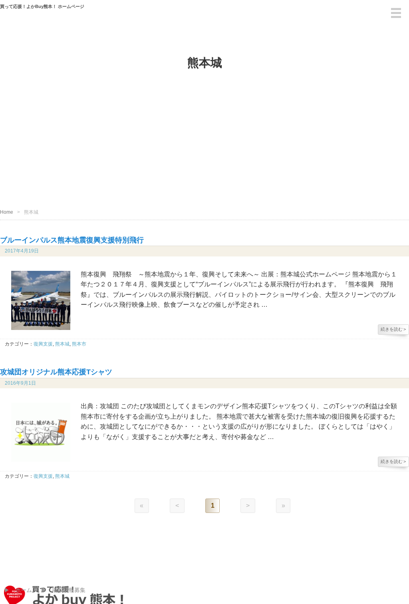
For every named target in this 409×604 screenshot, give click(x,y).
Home (6, 212)
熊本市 (79, 344)
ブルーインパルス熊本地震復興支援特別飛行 (72, 240)
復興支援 (43, 344)
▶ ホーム (18, 590)
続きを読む (393, 329)
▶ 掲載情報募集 (63, 590)
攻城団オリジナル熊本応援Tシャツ (56, 372)
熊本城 (62, 344)
